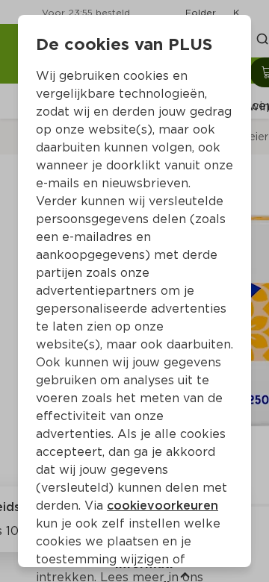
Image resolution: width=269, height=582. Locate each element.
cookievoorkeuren (162, 505)
